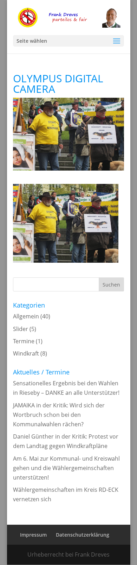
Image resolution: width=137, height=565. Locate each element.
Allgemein (26, 316)
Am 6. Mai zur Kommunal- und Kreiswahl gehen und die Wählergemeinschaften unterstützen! (66, 468)
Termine (23, 341)
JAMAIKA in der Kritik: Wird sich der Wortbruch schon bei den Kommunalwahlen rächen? (59, 414)
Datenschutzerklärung (82, 534)
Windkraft (26, 353)
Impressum (33, 534)
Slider (20, 329)
